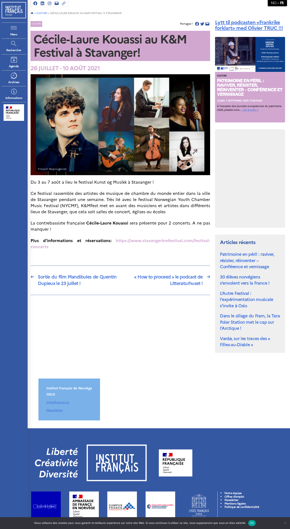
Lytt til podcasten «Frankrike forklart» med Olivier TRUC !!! (249, 25)
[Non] (285, 523)
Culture (41, 13)
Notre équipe (233, 493)
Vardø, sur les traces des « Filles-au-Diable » (245, 341)
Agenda (14, 66)
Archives (13, 82)
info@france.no (57, 402)
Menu (13, 34)
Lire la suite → (250, 110)
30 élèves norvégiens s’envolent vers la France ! (244, 280)
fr (282, 3)
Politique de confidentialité (242, 507)
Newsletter (54, 410)
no (274, 3)
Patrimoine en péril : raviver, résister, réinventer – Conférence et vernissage (247, 260)
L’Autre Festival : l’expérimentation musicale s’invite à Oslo (246, 299)
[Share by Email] (207, 24)
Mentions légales (235, 504)
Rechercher (13, 50)
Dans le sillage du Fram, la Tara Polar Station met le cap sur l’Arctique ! (250, 322)
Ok (252, 522)
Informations (14, 98)
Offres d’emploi (234, 497)
